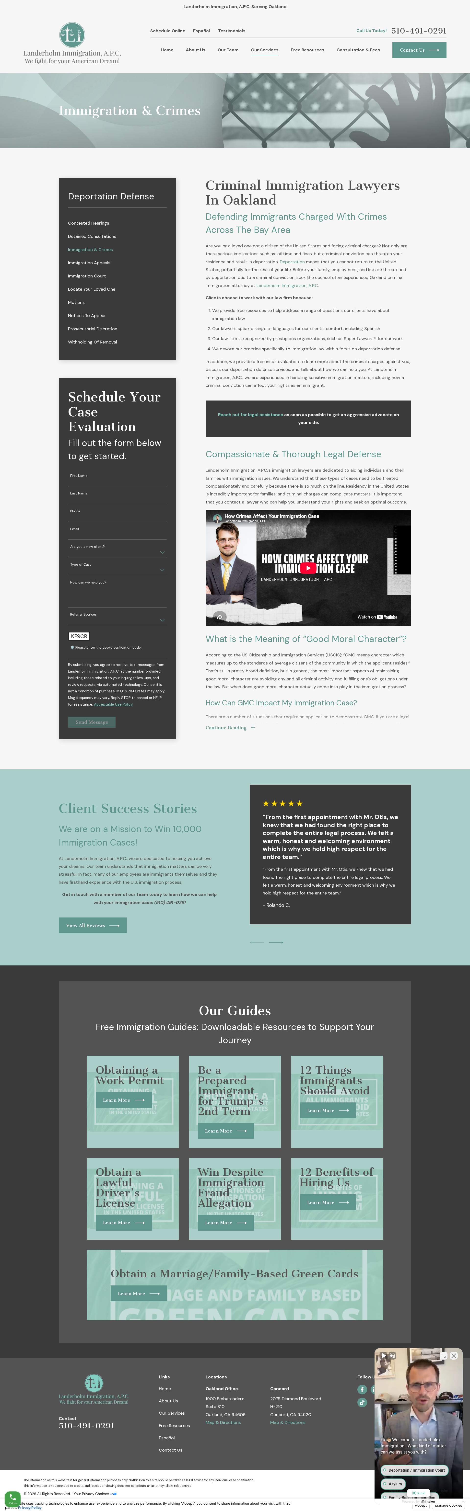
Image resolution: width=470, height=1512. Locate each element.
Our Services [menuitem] (265, 50)
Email (74, 529)
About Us (168, 1401)
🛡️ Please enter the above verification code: (105, 647)
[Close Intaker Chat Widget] (454, 1356)
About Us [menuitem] (195, 50)
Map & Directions (223, 1422)
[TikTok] (362, 1402)
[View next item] (276, 942)
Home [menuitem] (167, 50)
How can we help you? (88, 582)
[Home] (72, 43)
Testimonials (232, 31)
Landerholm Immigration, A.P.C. (288, 285)
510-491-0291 (418, 30)
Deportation (292, 262)
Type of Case (81, 564)
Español (201, 31)
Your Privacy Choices (92, 1493)
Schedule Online (167, 31)
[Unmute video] (383, 1356)
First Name (78, 476)
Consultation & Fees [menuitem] (358, 50)
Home (165, 1389)
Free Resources (174, 1426)
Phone (75, 511)
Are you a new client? (87, 547)
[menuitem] (117, 223)
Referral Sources (83, 614)
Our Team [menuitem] (228, 50)
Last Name (78, 493)
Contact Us (170, 1450)
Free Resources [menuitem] (307, 50)
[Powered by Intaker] (428, 1501)
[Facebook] (362, 1389)
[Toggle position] (443, 1356)
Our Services (172, 1413)
